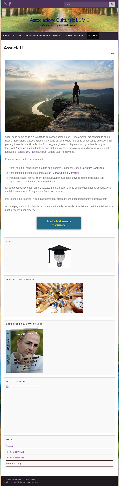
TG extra (57, 35)
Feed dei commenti (15, 457)
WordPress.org (13, 463)
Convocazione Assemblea (37, 35)
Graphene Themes (30, 482)
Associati (92, 35)
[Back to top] (112, 479)
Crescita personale (74, 35)
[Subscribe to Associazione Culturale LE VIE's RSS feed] (5, 3)
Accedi (9, 446)
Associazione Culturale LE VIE (59, 20)
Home (6, 35)
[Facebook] (10, 3)
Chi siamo (16, 35)
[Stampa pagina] (112, 52)
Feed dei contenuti (15, 451)
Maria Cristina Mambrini (66, 173)
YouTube (31, 151)
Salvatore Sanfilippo (93, 168)
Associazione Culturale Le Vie (32, 148)
